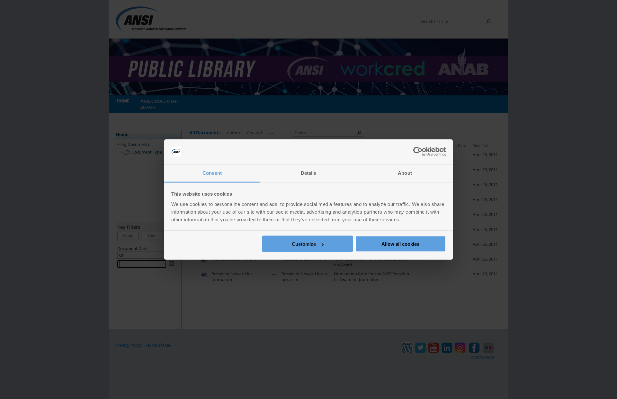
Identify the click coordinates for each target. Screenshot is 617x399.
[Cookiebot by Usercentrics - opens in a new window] (418, 151)
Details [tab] (309, 172)
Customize (304, 244)
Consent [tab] (212, 172)
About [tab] (405, 172)
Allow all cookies (400, 244)
